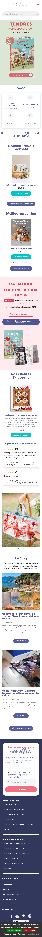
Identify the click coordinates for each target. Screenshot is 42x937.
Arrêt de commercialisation (13, 863)
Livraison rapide (30, 104)
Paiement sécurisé (11, 104)
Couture (5, 700)
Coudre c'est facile (10, 819)
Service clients (11, 121)
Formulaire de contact (10, 899)
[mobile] (21, 52)
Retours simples (30, 121)
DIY (3, 623)
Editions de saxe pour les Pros (14, 809)
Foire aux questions (11, 858)
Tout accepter (14, 930)
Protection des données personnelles (16, 853)
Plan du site (8, 868)
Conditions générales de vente (14, 848)
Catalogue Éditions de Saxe (14, 814)
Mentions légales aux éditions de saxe (17, 843)
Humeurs (8, 623)
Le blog (6, 829)
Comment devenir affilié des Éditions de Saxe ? (20, 824)
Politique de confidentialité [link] (28, 934)
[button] (2, 175)
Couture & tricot (14, 700)
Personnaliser (10, 934)
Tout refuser (29, 930)
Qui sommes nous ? (11, 804)
